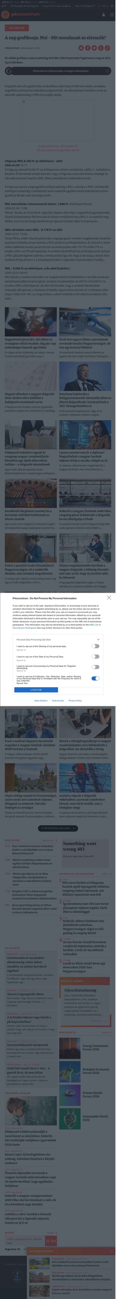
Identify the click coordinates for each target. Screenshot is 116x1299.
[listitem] (58, 639)
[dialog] (58, 649)
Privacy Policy (75, 700)
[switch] (95, 646)
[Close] (110, 598)
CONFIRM (36, 690)
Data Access (58, 700)
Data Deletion (40, 700)
